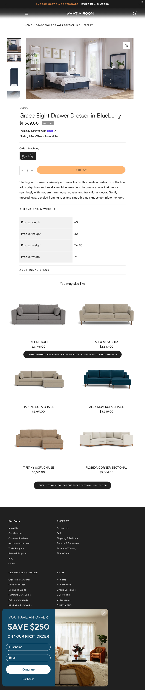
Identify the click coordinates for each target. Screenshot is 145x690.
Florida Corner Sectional (106, 467)
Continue (28, 669)
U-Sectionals (63, 600)
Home (28, 25)
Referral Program (17, 553)
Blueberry (28, 156)
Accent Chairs (64, 604)
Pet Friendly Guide (18, 600)
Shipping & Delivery (67, 538)
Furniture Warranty (67, 548)
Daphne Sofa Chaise (38, 407)
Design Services (16, 584)
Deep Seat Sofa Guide (20, 604)
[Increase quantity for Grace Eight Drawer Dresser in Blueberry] (32, 170)
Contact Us (63, 528)
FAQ (59, 533)
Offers (11, 563)
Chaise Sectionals (66, 589)
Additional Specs (34, 269)
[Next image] (133, 69)
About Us (13, 528)
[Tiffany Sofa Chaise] (38, 440)
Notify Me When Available (38, 136)
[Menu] (26, 13)
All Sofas (61, 579)
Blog (10, 558)
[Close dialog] (104, 613)
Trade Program (16, 548)
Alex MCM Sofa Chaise (106, 407)
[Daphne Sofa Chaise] (38, 379)
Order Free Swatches (19, 579)
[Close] (143, 2)
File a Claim (63, 553)
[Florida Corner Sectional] (106, 440)
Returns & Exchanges (68, 543)
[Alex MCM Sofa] (106, 314)
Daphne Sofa (38, 342)
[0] (135, 13)
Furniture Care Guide (19, 594)
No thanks (28, 678)
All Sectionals (64, 584)
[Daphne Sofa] (38, 314)
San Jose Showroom (19, 543)
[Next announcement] (139, 4)
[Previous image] (25, 69)
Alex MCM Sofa (106, 342)
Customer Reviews (18, 538)
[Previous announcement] (6, 4)
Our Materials (15, 533)
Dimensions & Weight (37, 209)
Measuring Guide (17, 589)
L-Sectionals (63, 594)
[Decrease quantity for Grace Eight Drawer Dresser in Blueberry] (22, 170)
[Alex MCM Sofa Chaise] (106, 379)
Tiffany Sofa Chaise (38, 467)
